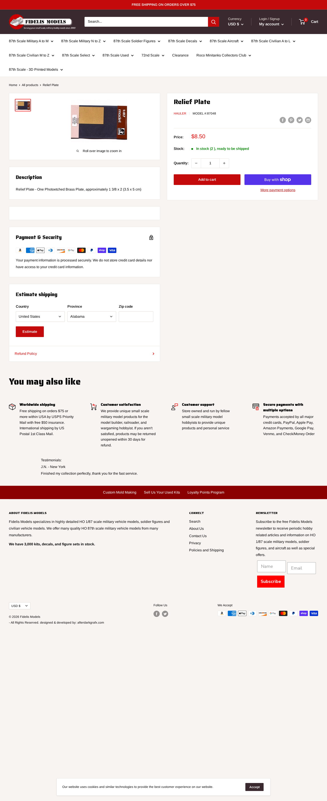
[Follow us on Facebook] (156, 614)
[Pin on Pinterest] (291, 119)
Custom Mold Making (119, 492)
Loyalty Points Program (206, 492)
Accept (254, 787)
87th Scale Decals (182, 41)
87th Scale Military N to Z (81, 41)
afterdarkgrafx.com (90, 622)
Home (13, 85)
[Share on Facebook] (283, 119)
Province (74, 306)
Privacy (195, 543)
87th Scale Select (76, 55)
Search (194, 521)
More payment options (277, 190)
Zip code (126, 306)
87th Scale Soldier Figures (134, 41)
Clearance (180, 55)
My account (269, 24)
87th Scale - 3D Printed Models (33, 69)
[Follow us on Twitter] (165, 614)
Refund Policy (26, 353)
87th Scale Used (116, 55)
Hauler (180, 113)
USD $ (15, 606)
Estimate (29, 331)
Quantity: (181, 163)
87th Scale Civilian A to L (271, 41)
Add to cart (207, 179)
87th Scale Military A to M (28, 41)
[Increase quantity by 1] (224, 163)
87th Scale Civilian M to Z (29, 55)
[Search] (213, 22)
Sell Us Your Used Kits (162, 492)
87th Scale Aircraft (224, 41)
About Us (196, 528)
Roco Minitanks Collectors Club (221, 55)
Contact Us (198, 536)
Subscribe (271, 581)
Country (22, 306)
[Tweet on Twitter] (300, 119)
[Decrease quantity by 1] (196, 163)
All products (30, 85)
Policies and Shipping (206, 550)
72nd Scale (150, 55)
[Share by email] (308, 119)
